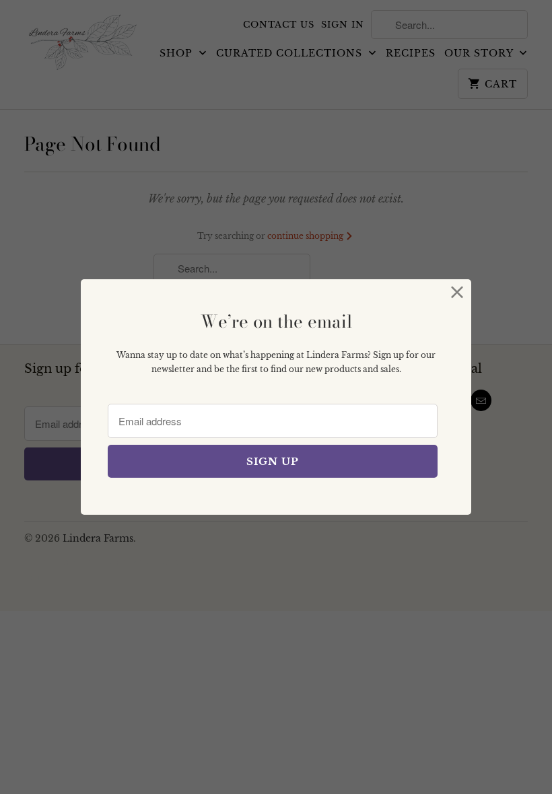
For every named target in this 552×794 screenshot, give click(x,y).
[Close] (457, 293)
